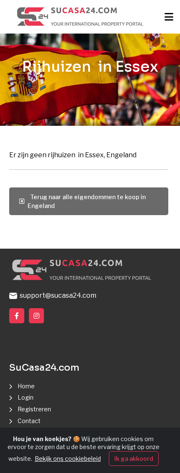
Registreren (34, 409)
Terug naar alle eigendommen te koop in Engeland (87, 201)
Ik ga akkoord (133, 458)
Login (25, 397)
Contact (29, 420)
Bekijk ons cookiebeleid (68, 458)
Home (26, 386)
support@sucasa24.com (56, 295)
